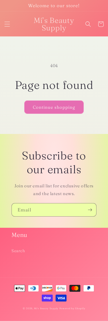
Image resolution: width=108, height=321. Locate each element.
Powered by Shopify (72, 308)
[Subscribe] (90, 210)
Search (18, 250)
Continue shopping (54, 107)
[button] (7, 24)
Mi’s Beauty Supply (46, 308)
